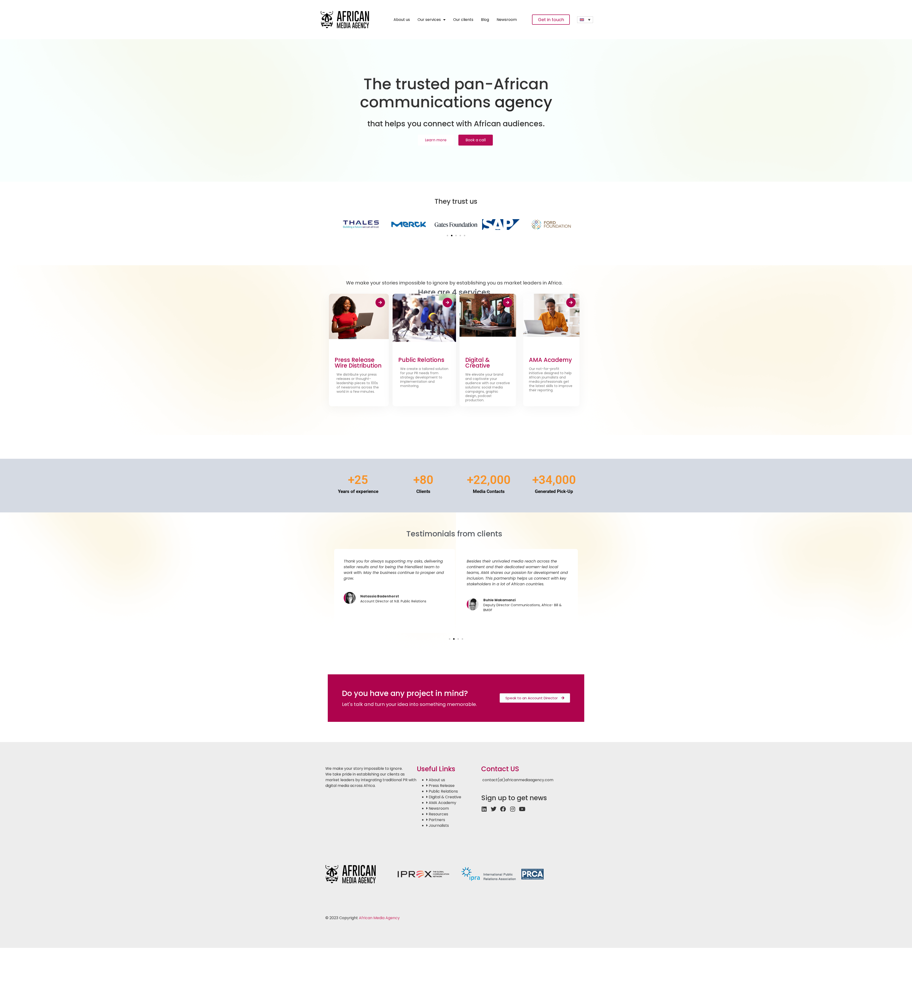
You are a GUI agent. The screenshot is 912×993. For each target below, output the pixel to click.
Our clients (463, 19)
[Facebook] (503, 809)
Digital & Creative (477, 362)
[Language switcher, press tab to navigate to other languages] (585, 19)
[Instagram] (512, 809)
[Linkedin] (484, 809)
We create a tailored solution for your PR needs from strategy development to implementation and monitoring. (424, 377)
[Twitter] (493, 809)
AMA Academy (550, 360)
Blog (485, 19)
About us (402, 19)
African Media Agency (379, 918)
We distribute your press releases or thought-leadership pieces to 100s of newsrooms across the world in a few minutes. (358, 383)
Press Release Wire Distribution (358, 362)
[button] (447, 235)
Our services (429, 19)
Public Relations (421, 360)
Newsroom (507, 19)
